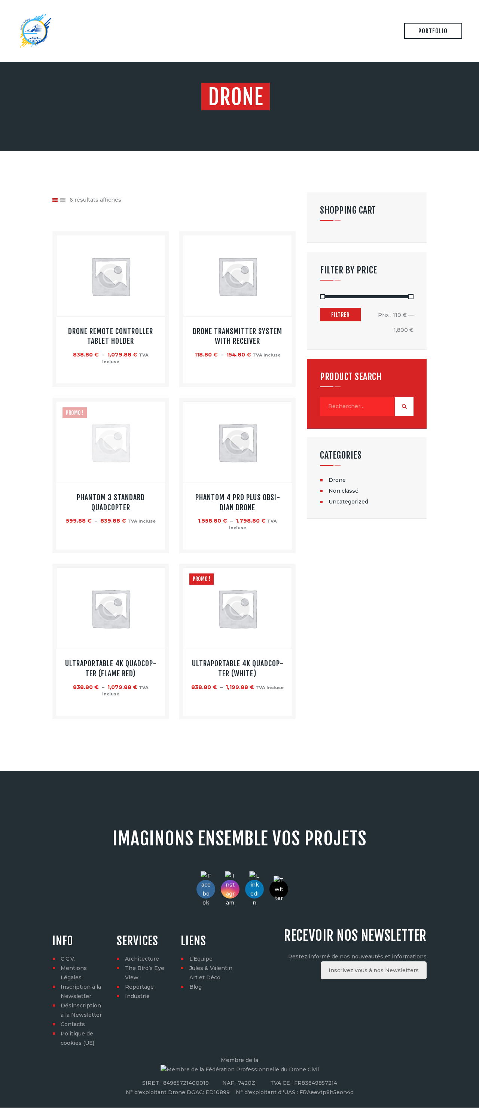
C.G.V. (68, 958)
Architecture (142, 958)
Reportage (139, 986)
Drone (337, 480)
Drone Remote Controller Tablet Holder (110, 336)
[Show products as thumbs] (55, 200)
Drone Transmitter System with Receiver (237, 336)
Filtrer (340, 315)
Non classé (344, 490)
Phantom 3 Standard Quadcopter (111, 502)
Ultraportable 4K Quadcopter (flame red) (110, 668)
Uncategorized (348, 501)
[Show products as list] (62, 200)
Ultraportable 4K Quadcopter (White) (237, 668)
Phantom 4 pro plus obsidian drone (237, 502)
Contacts (73, 1024)
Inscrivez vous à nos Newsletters (374, 970)
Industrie (137, 996)
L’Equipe (201, 958)
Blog (195, 986)
